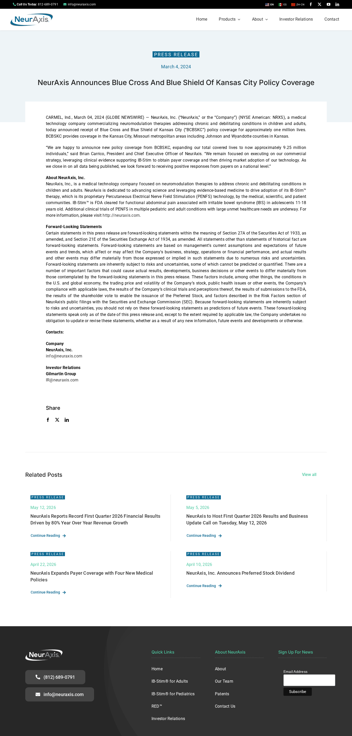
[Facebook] (48, 419)
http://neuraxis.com (121, 215)
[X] (57, 419)
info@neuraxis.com (82, 4)
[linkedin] (337, 4)
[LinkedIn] (66, 419)
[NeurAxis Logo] (31, 15)
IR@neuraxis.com (62, 380)
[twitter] (319, 4)
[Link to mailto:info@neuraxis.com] (64, 4)
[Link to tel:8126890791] (14, 4)
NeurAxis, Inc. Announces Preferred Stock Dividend (240, 573)
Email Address (295, 672)
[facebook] (311, 4)
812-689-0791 (48, 4)
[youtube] (328, 4)
